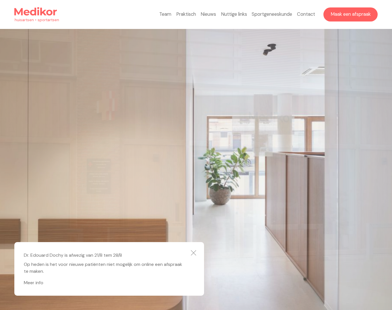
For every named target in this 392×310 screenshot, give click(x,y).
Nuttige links (234, 14)
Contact (306, 14)
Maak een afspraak (351, 14)
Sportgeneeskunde (272, 14)
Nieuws (208, 14)
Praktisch (186, 14)
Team (165, 14)
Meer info (33, 283)
